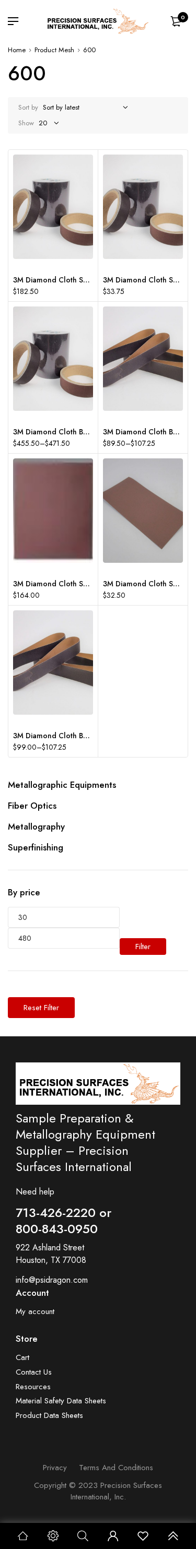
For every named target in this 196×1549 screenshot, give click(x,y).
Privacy (55, 1467)
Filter (143, 946)
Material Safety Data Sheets (61, 1401)
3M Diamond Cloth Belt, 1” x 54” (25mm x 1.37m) (143, 432)
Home (17, 50)
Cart (22, 1357)
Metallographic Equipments (62, 784)
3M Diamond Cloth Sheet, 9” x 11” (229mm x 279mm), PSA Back (53, 280)
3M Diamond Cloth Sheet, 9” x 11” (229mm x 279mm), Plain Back (53, 583)
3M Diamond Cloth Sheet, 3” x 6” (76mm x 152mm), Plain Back (143, 583)
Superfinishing (35, 847)
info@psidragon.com (52, 1280)
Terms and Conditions (116, 1467)
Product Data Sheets (49, 1415)
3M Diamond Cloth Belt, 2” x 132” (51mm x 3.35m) (53, 432)
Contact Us (34, 1372)
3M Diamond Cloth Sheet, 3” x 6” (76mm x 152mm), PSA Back (143, 280)
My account (35, 1311)
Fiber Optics (32, 805)
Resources (33, 1386)
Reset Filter (41, 1007)
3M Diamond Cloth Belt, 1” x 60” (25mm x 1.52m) (53, 735)
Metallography (36, 826)
